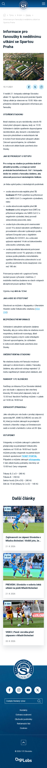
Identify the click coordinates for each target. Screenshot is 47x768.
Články (28, 15)
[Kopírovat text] (41, 86)
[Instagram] (18, 690)
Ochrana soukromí (23, 715)
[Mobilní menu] (43, 4)
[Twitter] (37, 690)
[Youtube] (28, 690)
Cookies (23, 728)
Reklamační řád (23, 723)
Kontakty (23, 710)
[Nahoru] (23, 742)
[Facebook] (9, 690)
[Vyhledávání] (39, 701)
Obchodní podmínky (23, 719)
